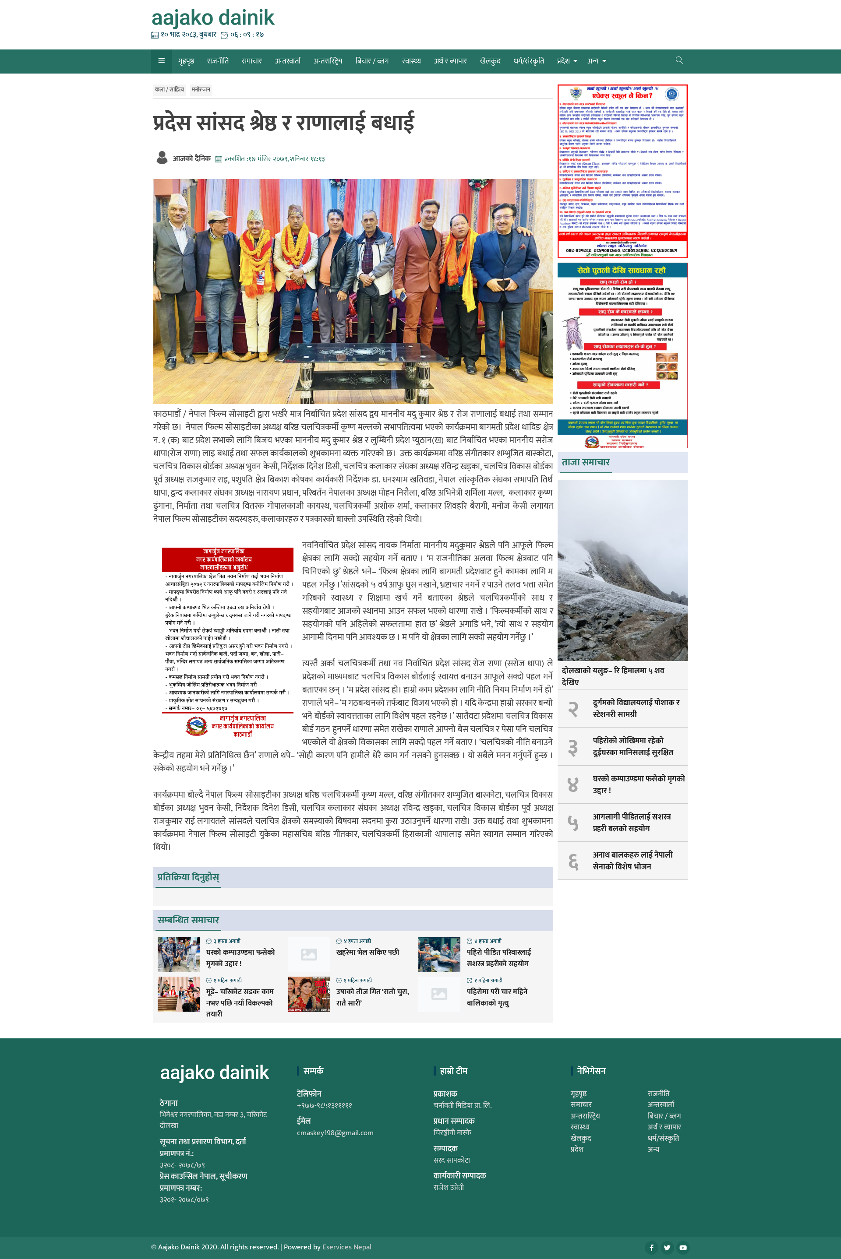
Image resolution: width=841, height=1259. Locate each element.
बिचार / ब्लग (372, 61)
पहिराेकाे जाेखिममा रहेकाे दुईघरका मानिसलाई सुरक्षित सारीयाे (633, 753)
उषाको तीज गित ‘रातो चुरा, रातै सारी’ (372, 998)
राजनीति (218, 61)
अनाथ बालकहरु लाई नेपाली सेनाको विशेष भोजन (633, 861)
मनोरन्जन (201, 90)
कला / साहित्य (169, 90)
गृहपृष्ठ (186, 61)
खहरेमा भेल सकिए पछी (367, 953)
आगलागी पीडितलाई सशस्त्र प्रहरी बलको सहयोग (632, 823)
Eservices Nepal (346, 1247)
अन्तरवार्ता (287, 61)
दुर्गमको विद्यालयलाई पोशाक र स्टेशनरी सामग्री (636, 708)
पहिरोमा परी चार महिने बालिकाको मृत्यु (497, 998)
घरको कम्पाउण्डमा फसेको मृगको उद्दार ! (240, 958)
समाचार (252, 61)
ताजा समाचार (586, 462)
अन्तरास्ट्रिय (328, 61)
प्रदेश (563, 61)
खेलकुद (490, 61)
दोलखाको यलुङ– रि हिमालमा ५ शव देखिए (613, 677)
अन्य (593, 61)
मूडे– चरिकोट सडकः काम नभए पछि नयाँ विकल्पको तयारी (240, 1003)
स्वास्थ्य (411, 61)
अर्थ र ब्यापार (450, 61)
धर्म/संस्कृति (529, 61)
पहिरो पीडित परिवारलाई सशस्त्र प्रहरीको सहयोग (499, 958)
